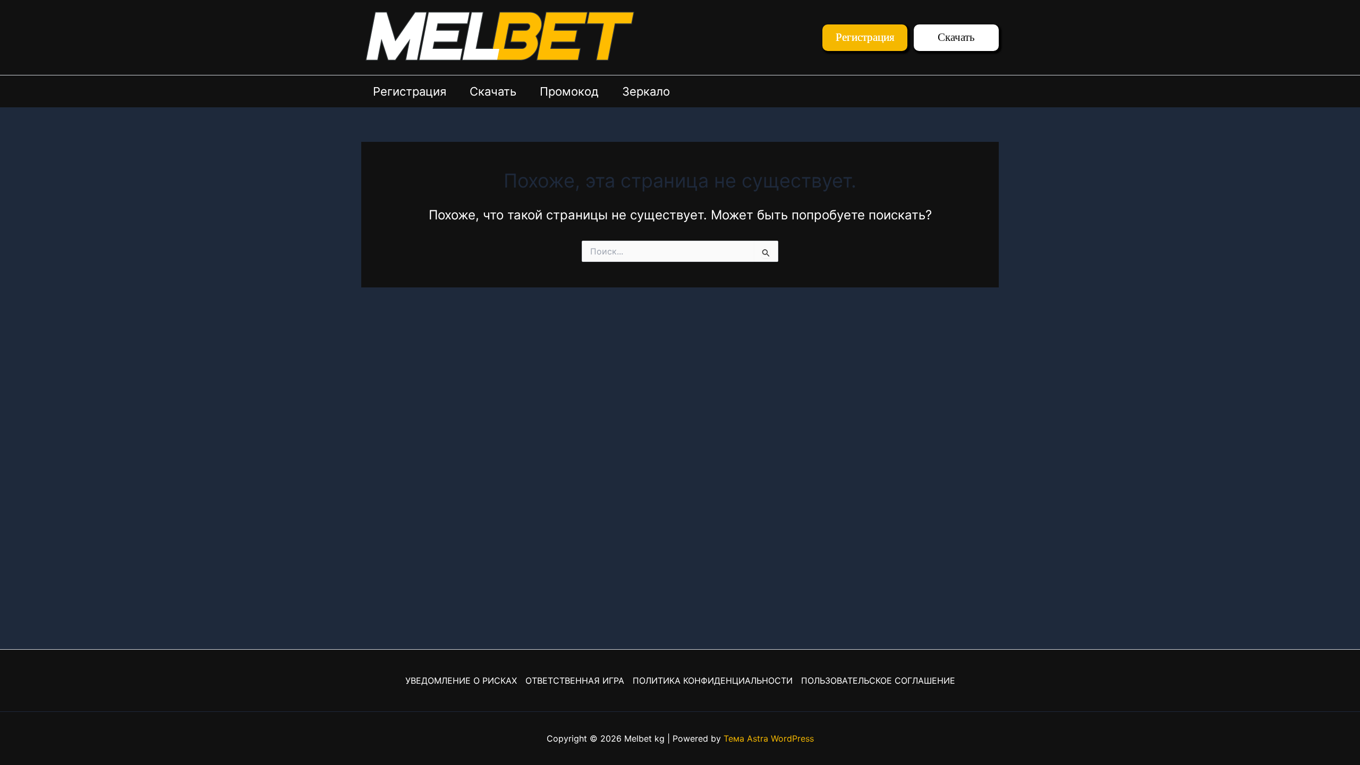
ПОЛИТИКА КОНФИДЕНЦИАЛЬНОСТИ (713, 680)
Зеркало (646, 91)
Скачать (493, 91)
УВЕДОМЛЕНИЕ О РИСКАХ (461, 680)
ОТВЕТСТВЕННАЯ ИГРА (574, 680)
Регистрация (409, 91)
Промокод (569, 91)
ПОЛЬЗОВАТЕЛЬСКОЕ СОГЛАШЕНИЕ (878, 680)
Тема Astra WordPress (769, 738)
